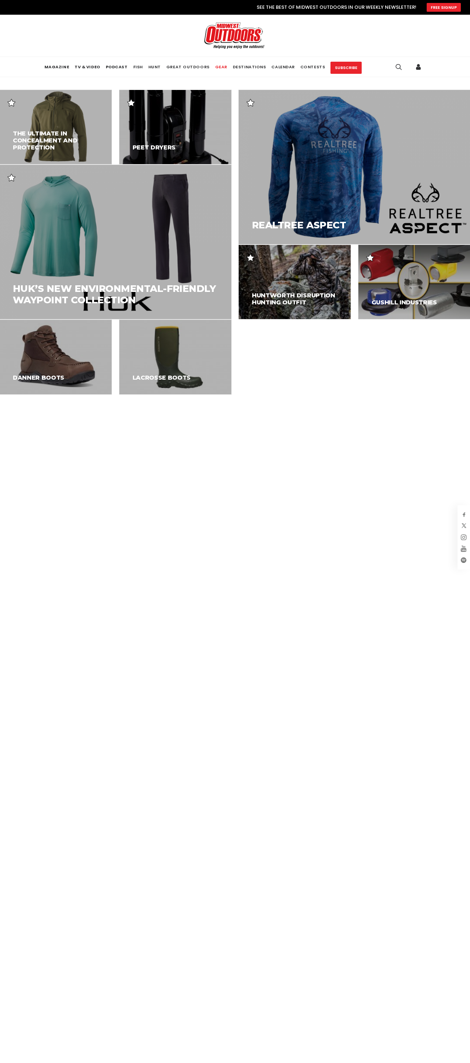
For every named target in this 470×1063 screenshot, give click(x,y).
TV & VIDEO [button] (87, 67)
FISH (138, 67)
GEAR (221, 67)
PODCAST (117, 67)
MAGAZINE (56, 67)
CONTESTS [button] (312, 67)
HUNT (154, 67)
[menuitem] (57, 67)
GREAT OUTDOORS (188, 67)
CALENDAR (282, 67)
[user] (419, 67)
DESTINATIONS (249, 67)
